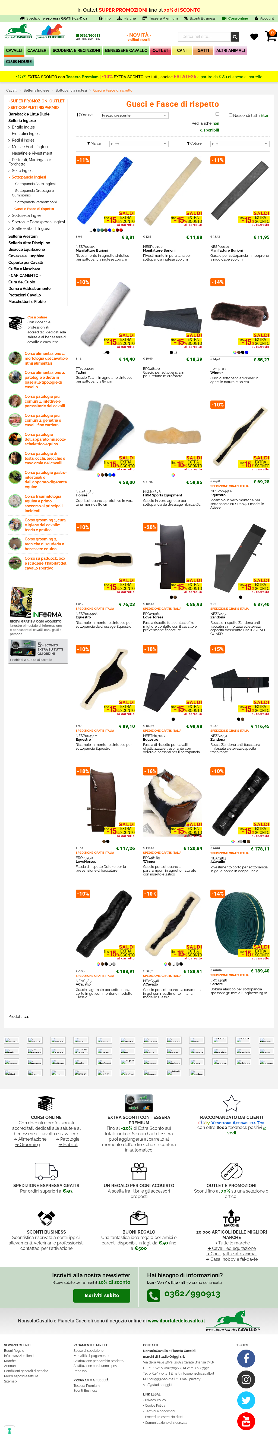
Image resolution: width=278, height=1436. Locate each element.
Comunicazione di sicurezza (166, 1423)
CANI (182, 50)
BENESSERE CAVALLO (126, 50)
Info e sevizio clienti (19, 1356)
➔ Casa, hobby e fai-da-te (232, 1259)
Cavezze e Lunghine (26, 256)
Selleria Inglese (22, 120)
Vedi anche (205, 126)
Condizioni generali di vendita (26, 1371)
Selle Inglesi (22, 170)
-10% (107, 76)
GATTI (203, 50)
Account (10, 1366)
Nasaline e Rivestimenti (32, 153)
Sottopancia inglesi (28, 177)
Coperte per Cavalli (25, 262)
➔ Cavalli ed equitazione (231, 1248)
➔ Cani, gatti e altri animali (231, 1253)
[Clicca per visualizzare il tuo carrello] (271, 39)
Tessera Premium (163, 18)
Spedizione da (56, 18)
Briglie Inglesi (23, 127)
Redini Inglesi (23, 140)
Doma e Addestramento (29, 288)
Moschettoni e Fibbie (27, 301)
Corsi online (238, 18)
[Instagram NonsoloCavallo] (246, 1379)
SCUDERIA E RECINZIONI (76, 50)
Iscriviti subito (102, 1295)
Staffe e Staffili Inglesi (30, 228)
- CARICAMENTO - (24, 275)
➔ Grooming (27, 1144)
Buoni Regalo (14, 1351)
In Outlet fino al (139, 7)
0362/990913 (90, 35)
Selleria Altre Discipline (29, 242)
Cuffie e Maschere (24, 269)
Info (108, 18)
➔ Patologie (67, 1139)
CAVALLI (14, 50)
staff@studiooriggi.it (157, 1385)
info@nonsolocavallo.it (197, 1373)
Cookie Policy (155, 1405)
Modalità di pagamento (91, 1356)
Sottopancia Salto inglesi (35, 184)
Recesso (80, 1371)
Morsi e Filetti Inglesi (29, 147)
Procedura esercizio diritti (164, 1417)
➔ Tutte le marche (232, 1243)
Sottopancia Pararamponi (35, 202)
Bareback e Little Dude (28, 114)
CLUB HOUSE (19, 61)
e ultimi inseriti (139, 37)
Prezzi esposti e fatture (21, 1376)
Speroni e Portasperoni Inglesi (38, 222)
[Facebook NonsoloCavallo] (246, 1358)
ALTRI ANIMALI (230, 50)
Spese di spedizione (88, 1351)
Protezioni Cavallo (24, 295)
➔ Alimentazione (30, 1139)
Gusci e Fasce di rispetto (34, 209)
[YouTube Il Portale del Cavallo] (246, 1421)
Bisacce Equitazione (26, 249)
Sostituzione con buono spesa (96, 1366)
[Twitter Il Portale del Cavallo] (246, 1400)
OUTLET (160, 50)
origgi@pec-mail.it (164, 1379)
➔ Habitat (68, 1144)
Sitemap (10, 1381)
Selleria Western (22, 236)
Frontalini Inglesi (25, 134)
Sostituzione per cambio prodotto (99, 1361)
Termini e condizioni (160, 1411)
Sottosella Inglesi (26, 215)
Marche (130, 18)
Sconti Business (203, 18)
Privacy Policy (155, 1400)
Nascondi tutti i (250, 115)
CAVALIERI (37, 50)
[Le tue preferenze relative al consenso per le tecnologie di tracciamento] (9, 1431)
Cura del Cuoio (21, 282)
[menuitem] (14, 51)
